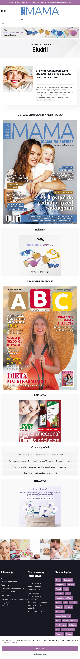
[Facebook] (2, 11)
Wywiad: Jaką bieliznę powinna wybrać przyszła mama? (40, 455)
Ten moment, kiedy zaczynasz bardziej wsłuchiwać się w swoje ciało (40, 467)
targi (58, 620)
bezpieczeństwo (70, 620)
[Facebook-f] (3, 604)
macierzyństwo (68, 629)
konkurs (69, 634)
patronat (59, 634)
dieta (68, 593)
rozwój (71, 584)
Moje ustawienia (40, 654)
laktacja (72, 625)
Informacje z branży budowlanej (35, 606)
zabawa (59, 607)
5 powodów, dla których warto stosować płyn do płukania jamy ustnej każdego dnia (53, 74)
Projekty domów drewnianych (34, 597)
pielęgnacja (60, 584)
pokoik (58, 589)
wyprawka (60, 611)
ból (57, 629)
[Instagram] (5, 11)
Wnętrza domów (34, 586)
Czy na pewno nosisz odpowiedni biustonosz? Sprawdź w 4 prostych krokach (40, 461)
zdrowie (68, 607)
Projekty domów (34, 583)
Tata (65, 602)
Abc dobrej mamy (35, 611)
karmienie (68, 580)
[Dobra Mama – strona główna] (40, 11)
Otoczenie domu (34, 590)
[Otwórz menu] (3, 24)
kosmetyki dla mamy (64, 598)
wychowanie (61, 625)
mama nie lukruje (63, 616)
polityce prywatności (12, 642)
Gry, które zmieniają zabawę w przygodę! (40, 473)
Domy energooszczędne (37, 602)
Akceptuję (40, 648)
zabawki (59, 593)
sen (66, 589)
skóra (58, 602)
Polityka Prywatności (9, 582)
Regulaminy (5, 585)
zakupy (73, 602)
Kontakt (4, 578)
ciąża (58, 580)
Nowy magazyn (34, 593)
